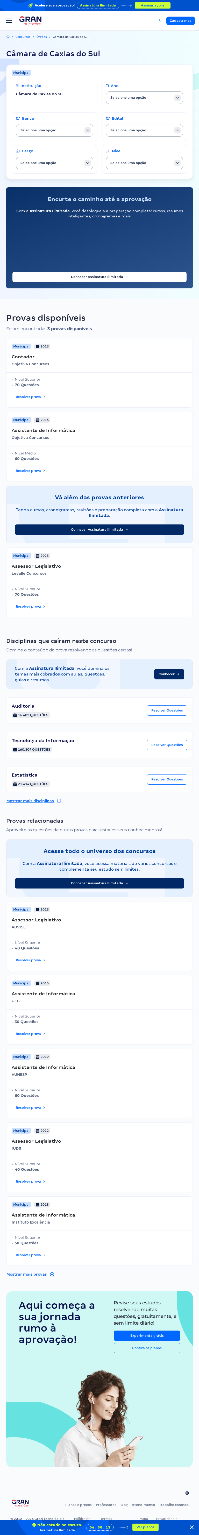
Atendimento (143, 1505)
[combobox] (144, 97)
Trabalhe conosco (174, 1505)
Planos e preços (78, 1505)
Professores (106, 1505)
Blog (124, 1505)
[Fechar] (192, 1527)
